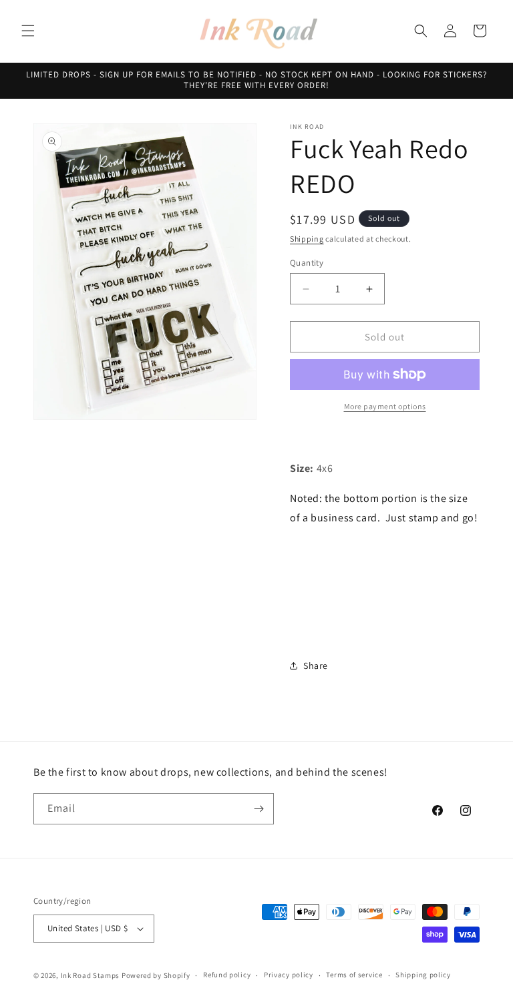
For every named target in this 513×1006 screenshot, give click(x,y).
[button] (28, 30)
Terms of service (354, 974)
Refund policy (226, 974)
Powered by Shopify (156, 975)
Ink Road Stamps (90, 975)
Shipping (307, 239)
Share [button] (315, 666)
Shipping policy (423, 974)
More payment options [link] (385, 406)
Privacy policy (288, 974)
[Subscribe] (258, 808)
